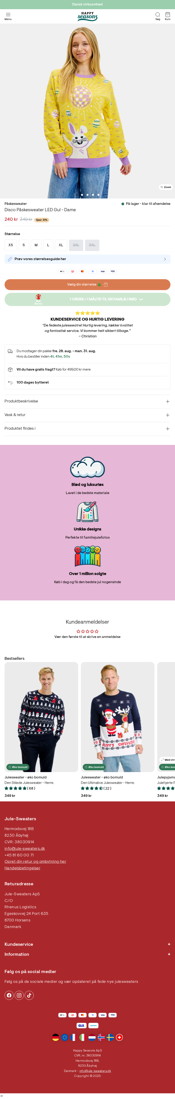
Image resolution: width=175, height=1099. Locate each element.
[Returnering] (87, 382)
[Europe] (64, 1037)
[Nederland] (92, 1037)
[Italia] (83, 1037)
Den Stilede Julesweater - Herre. (29, 783)
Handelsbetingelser (22, 868)
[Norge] (101, 1037)
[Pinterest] (19, 995)
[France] (73, 1037)
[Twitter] (29, 995)
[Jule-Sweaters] (87, 16)
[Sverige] (110, 1037)
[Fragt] (87, 369)
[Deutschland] (55, 1037)
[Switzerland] (119, 1037)
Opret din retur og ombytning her (35, 862)
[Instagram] (9, 995)
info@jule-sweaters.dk (25, 849)
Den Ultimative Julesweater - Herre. (108, 783)
